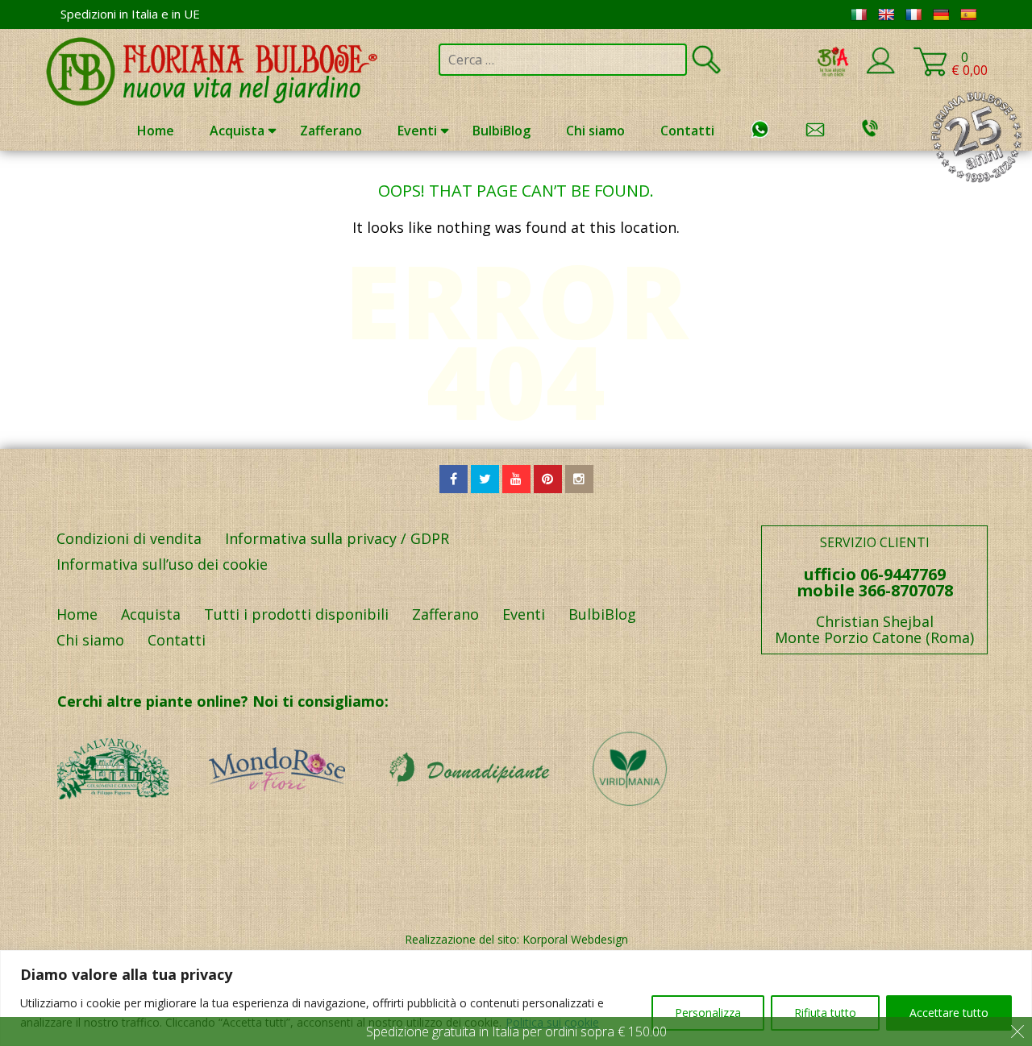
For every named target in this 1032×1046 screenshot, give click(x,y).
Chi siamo (595, 130)
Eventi (417, 130)
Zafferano (331, 130)
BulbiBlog (501, 130)
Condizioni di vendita (129, 538)
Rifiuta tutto (825, 1012)
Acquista (237, 130)
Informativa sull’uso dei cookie (162, 564)
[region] (516, 998)
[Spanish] (968, 14)
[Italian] (859, 14)
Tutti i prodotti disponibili (296, 614)
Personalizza (708, 1012)
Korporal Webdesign (575, 939)
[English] (886, 14)
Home (155, 130)
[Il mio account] (880, 71)
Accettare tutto (948, 1012)
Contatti (687, 130)
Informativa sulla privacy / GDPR (337, 538)
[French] (913, 14)
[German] (941, 14)
